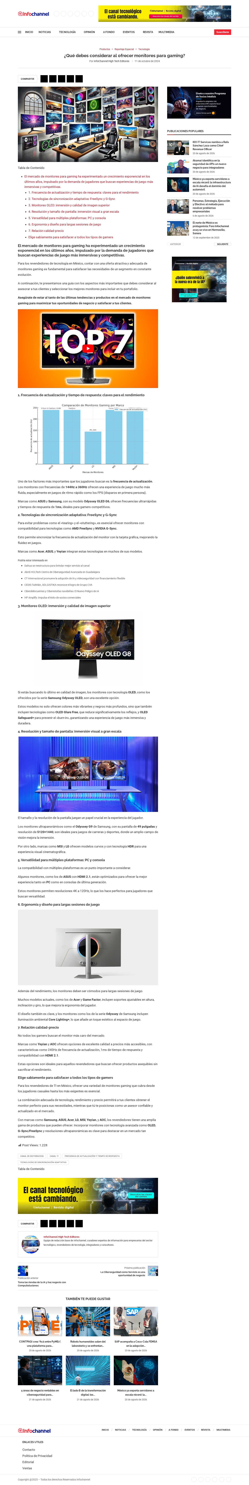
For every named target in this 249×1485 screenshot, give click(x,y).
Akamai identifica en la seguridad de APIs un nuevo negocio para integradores (209, 164)
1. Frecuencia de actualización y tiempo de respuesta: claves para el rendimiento (83, 192)
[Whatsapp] (91, 13)
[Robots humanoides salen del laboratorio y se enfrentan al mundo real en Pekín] (88, 1321)
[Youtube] (84, 13)
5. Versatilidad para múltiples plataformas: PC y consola (67, 218)
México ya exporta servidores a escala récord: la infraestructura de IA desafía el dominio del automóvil (212, 184)
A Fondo (109, 32)
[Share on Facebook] (44, 78)
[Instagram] (70, 13)
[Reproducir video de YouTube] (88, 348)
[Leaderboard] (164, 7)
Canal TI (54, 1156)
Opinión (89, 32)
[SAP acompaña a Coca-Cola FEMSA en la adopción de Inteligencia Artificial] (136, 1321)
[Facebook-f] (194, 1479)
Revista (148, 32)
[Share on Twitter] (53, 78)
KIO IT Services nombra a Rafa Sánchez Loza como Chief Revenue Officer (211, 146)
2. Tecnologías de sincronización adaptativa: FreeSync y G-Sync (71, 199)
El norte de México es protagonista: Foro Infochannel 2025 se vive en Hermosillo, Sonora (211, 228)
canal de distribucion (32, 1156)
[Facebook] (56, 13)
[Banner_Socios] (199, 88)
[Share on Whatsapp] (70, 78)
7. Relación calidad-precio (46, 231)
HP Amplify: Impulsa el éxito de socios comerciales (52, 597)
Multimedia (166, 32)
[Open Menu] (19, 32)
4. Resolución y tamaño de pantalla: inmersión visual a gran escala (73, 211)
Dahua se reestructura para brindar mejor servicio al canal (57, 565)
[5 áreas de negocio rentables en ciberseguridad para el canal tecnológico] (40, 1370)
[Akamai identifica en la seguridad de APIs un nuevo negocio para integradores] (178, 166)
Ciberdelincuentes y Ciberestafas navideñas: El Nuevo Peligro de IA (61, 591)
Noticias (45, 32)
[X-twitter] (200, 1479)
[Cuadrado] (199, 258)
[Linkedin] (77, 13)
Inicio (29, 32)
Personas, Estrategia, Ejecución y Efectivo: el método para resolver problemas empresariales (211, 206)
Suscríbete (222, 32)
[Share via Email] (79, 78)
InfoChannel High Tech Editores (111, 61)
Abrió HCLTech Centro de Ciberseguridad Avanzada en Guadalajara (62, 572)
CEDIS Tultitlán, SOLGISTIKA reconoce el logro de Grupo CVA (58, 584)
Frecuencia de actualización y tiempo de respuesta (92, 1156)
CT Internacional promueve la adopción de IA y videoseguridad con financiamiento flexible (74, 578)
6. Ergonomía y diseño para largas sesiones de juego (64, 224)
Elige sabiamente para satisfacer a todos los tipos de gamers (70, 237)
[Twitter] (63, 13)
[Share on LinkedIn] (61, 78)
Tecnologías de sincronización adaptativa (43, 1162)
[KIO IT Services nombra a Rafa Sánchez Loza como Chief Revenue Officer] (178, 147)
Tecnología (67, 32)
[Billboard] (88, 1179)
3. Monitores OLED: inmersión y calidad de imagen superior (69, 205)
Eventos (129, 32)
